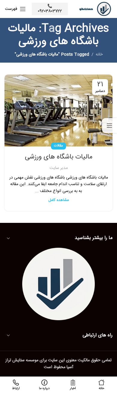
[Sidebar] (109, 125)
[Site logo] (93, 9)
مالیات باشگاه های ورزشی (58, 157)
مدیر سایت (59, 168)
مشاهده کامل (58, 200)
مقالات (58, 146)
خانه (99, 54)
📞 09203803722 (50, 8)
